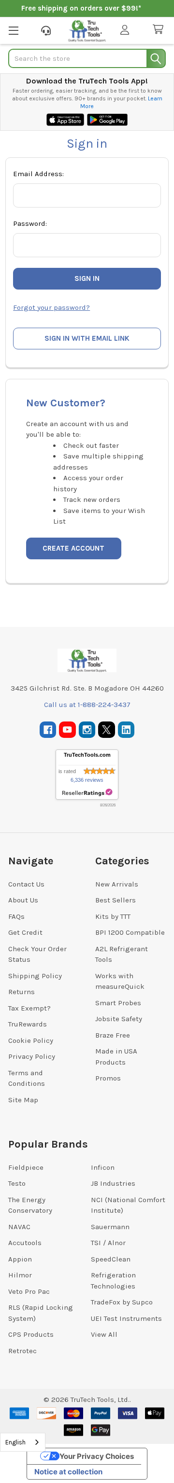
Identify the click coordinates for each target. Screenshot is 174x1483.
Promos (108, 1078)
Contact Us (26, 884)
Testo (17, 1183)
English (15, 1442)
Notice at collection (68, 1471)
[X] (106, 729)
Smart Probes (118, 1002)
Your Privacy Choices (96, 1456)
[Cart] (160, 29)
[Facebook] (48, 729)
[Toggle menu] (13, 30)
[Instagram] (87, 729)
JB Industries (113, 1183)
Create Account (73, 548)
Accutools (25, 1242)
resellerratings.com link (87, 793)
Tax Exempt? (29, 1008)
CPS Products (31, 1334)
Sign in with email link (87, 338)
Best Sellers (115, 900)
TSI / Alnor (108, 1242)
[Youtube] (67, 729)
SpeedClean (110, 1259)
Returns (21, 991)
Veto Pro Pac (29, 1291)
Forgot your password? (51, 307)
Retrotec (22, 1350)
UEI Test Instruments (126, 1318)
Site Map (23, 1099)
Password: (30, 223)
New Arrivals (116, 884)
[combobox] (22, 1442)
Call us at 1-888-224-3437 (87, 704)
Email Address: (38, 173)
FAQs (16, 916)
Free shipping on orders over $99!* (81, 8)
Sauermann (110, 1226)
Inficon (103, 1167)
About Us (23, 900)
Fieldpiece (26, 1167)
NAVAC (19, 1226)
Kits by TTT (112, 916)
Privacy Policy (31, 1056)
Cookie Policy (30, 1040)
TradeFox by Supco (122, 1302)
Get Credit (25, 932)
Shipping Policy (35, 975)
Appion (20, 1259)
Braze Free (112, 1035)
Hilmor (20, 1275)
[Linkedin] (126, 729)
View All (104, 1334)
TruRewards (27, 1024)
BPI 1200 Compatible (130, 932)
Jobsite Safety (118, 1018)
